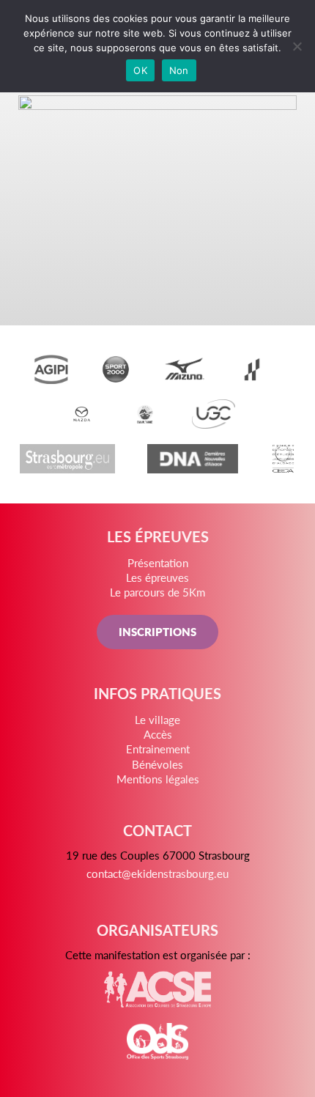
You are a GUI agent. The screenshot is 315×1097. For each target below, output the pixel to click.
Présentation (157, 562)
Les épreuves (157, 577)
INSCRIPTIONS (157, 631)
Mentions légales (157, 778)
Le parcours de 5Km (157, 591)
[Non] (296, 46)
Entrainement (158, 748)
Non (179, 70)
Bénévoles (157, 764)
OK (140, 70)
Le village (157, 719)
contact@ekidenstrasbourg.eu (157, 873)
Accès (158, 734)
